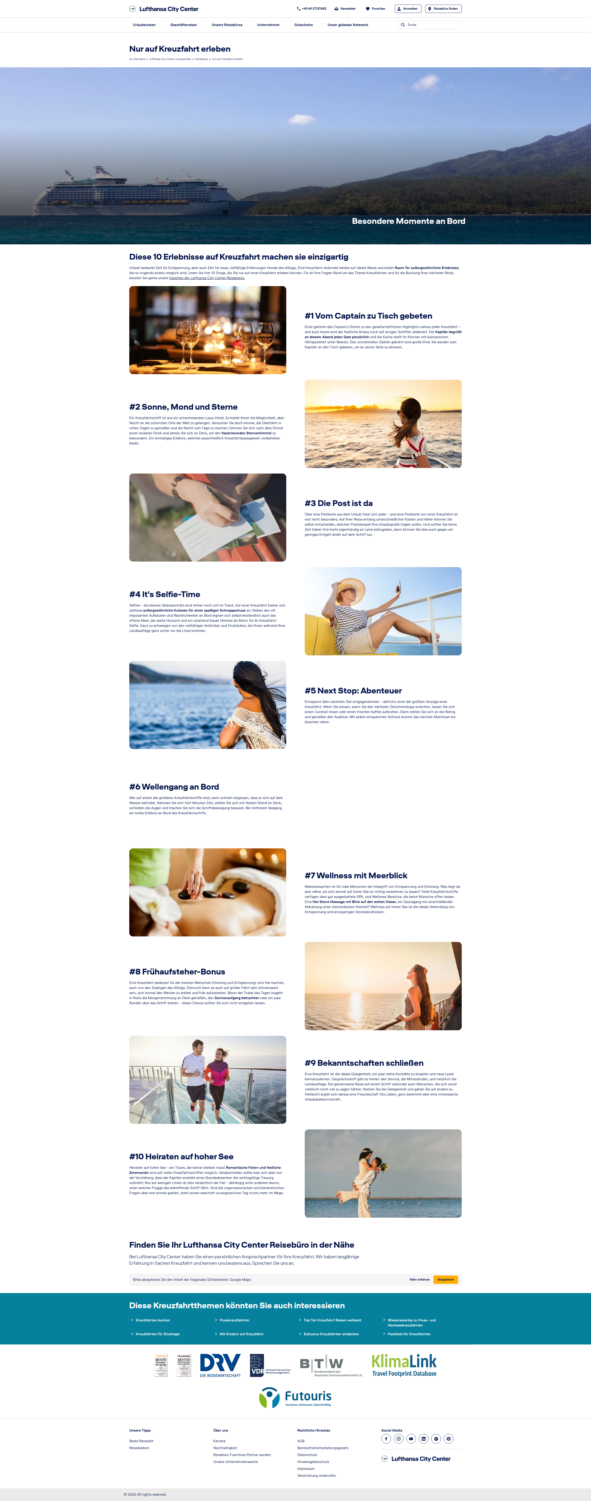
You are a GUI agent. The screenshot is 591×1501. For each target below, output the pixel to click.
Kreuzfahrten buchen (153, 1320)
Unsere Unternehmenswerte (235, 1461)
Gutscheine (303, 24)
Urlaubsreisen (144, 24)
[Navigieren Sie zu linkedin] (423, 1439)
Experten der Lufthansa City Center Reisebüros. (207, 277)
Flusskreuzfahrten (234, 1320)
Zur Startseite (137, 59)
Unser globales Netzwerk (348, 24)
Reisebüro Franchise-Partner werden (242, 1454)
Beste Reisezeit (141, 1441)
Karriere (219, 1441)
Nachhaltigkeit (225, 1447)
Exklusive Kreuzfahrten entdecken (331, 1334)
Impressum (305, 1468)
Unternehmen (268, 24)
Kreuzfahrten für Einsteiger (158, 1334)
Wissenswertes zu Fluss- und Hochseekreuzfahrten (412, 1323)
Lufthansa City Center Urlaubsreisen (170, 59)
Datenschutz (307, 1454)
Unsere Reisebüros (227, 24)
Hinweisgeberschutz (313, 1461)
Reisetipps (201, 59)
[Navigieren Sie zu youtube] (411, 1439)
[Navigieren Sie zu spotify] (436, 1439)
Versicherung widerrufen (316, 1475)
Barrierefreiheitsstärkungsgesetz (323, 1447)
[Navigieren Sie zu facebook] (386, 1439)
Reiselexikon (139, 1447)
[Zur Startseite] (165, 9)
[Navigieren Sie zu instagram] (399, 1439)
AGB (301, 1441)
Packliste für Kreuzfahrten (409, 1334)
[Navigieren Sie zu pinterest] (448, 1439)
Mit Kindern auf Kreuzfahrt (241, 1334)
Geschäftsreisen (183, 24)
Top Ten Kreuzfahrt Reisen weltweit (332, 1320)
